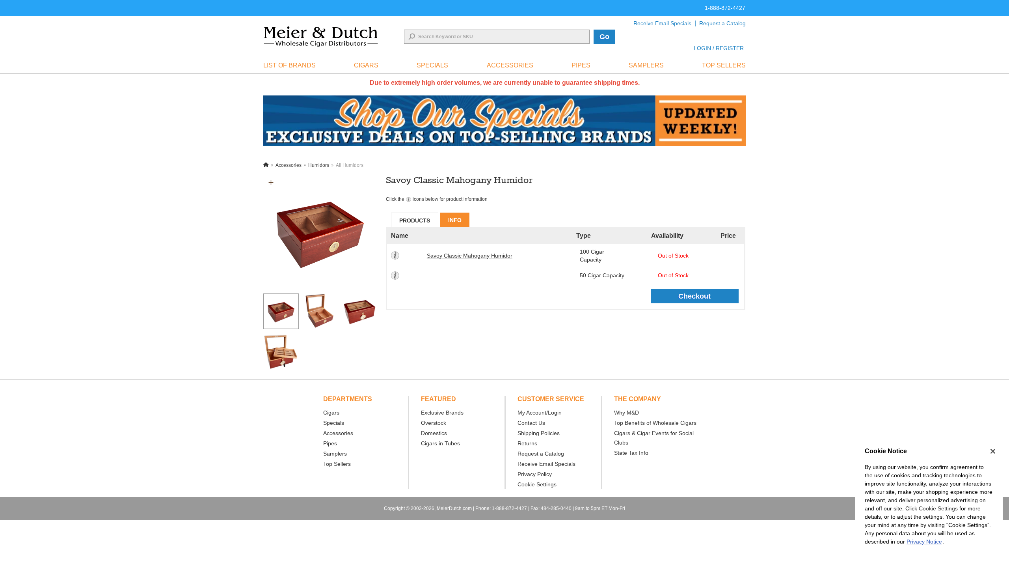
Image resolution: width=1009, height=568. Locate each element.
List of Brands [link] (289, 65)
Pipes (330, 443)
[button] (271, 182)
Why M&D (626, 412)
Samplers (335, 453)
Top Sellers (337, 464)
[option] (320, 231)
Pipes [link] (581, 65)
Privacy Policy (535, 474)
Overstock (433, 423)
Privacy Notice (924, 541)
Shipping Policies (539, 433)
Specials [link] (432, 65)
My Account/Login (540, 412)
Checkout (694, 296)
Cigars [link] (366, 65)
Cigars (331, 412)
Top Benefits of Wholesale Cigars (655, 423)
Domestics (434, 433)
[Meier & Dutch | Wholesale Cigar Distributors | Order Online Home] (320, 36)
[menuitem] (289, 65)
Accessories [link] (510, 65)
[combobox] (497, 37)
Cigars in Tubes (440, 443)
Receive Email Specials (662, 23)
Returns (527, 443)
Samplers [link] (646, 65)
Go (604, 37)
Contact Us (531, 423)
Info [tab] (455, 220)
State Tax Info (631, 453)
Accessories (338, 433)
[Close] (993, 451)
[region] (929, 500)
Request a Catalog (722, 23)
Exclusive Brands (442, 412)
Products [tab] (414, 220)
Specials (333, 423)
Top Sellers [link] (724, 65)
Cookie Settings (938, 508)
